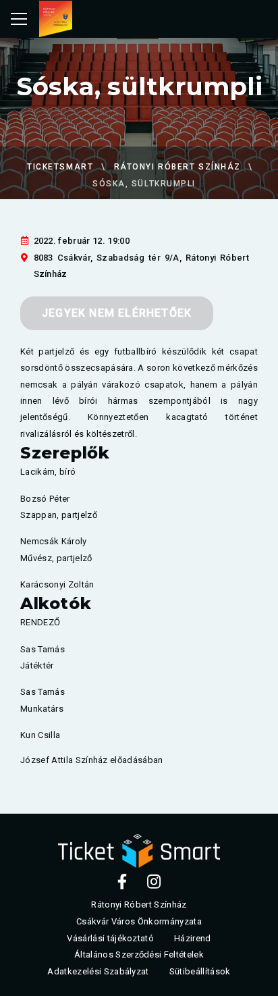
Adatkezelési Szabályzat (97, 972)
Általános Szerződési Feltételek (139, 955)
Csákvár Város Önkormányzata (139, 921)
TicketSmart (60, 167)
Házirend (192, 938)
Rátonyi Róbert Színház (177, 167)
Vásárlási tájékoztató (110, 938)
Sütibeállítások (200, 972)
